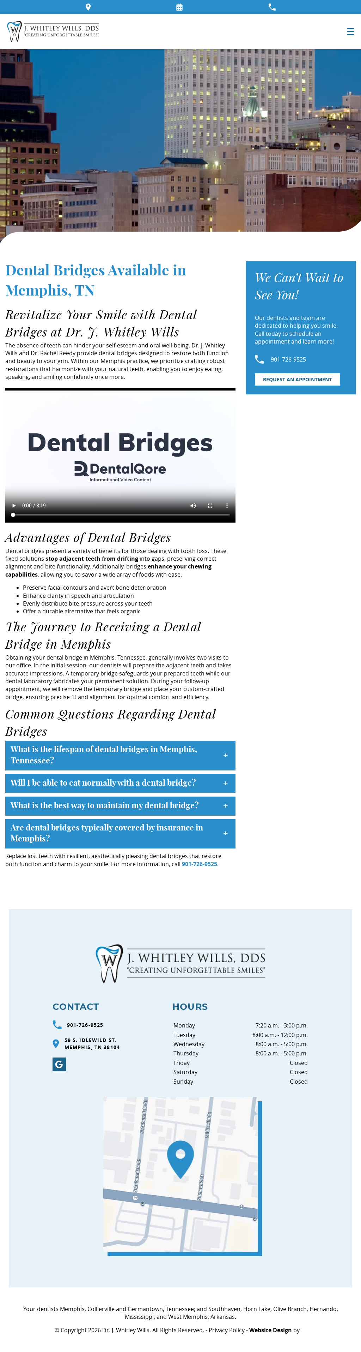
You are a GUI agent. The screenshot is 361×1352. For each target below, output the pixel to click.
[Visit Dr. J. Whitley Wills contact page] (180, 1174)
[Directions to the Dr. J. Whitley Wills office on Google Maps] (88, 7)
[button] (179, 7)
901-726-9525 (199, 864)
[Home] (53, 31)
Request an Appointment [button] (297, 379)
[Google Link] (59, 1064)
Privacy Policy (227, 1330)
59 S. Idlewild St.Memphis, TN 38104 (92, 1043)
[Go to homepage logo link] (180, 963)
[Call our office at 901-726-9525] (272, 7)
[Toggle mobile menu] (350, 31)
